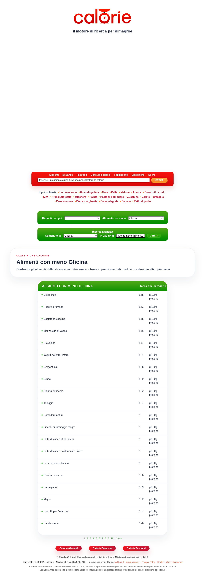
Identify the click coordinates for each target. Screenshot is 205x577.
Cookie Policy (164, 562)
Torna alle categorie (153, 286)
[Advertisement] (102, 67)
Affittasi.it (119, 562)
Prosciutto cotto (61, 196)
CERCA (159, 180)
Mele (105, 192)
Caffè (114, 192)
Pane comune (64, 201)
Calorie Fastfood (136, 548)
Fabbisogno (121, 175)
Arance (137, 192)
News (151, 175)
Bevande (67, 175)
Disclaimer (178, 562)
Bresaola (158, 196)
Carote (146, 196)
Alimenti (54, 175)
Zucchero (80, 196)
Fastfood (82, 175)
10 (112, 538)
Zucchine (133, 196)
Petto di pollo (142, 201)
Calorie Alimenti (68, 548)
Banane (126, 201)
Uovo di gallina (89, 192)
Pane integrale (109, 201)
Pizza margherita (86, 201)
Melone (125, 192)
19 (117, 538)
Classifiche (138, 175)
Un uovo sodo (68, 192)
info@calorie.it (133, 562)
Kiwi (45, 196)
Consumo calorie (101, 175)
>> (120, 538)
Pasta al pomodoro (112, 196)
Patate (93, 196)
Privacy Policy (148, 562)
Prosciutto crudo (155, 192)
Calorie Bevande (102, 548)
